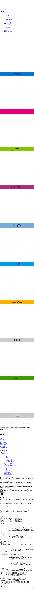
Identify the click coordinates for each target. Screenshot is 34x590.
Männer (7, 467)
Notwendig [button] (1, 508)
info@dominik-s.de (26, 423)
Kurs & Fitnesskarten (9, 19)
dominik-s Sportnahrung (3, 447)
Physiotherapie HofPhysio (7, 21)
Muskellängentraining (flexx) (10, 18)
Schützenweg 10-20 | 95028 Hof (10, 423)
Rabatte (3, 11)
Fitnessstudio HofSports (3, 442)
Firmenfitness (7, 16)
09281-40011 (19, 423)
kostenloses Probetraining (9, 459)
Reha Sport (7, 15)
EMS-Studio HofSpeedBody (8, 463)
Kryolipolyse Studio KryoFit (8, 471)
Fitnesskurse (7, 13)
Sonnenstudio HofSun (7, 29)
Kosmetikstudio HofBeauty (8, 23)
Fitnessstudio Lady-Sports (7, 20)
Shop (6, 26)
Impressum (14, 421)
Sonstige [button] (1, 512)
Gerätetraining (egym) (9, 17)
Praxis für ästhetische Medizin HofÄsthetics (10, 22)
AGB (21, 421)
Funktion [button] (1, 566)
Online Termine (4, 10)
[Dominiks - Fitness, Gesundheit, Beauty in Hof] (9, 8)
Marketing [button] (1, 522)
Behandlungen (8, 24)
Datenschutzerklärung (25, 480)
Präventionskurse (8, 14)
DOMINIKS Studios (5, 12)
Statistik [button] (1, 542)
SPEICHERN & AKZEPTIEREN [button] (5, 583)
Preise (6, 25)
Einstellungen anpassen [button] (3, 484)
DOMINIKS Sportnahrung (7, 30)
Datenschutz (18, 421)
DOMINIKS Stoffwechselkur (8, 31)
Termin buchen (8, 27)
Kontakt (3, 9)
